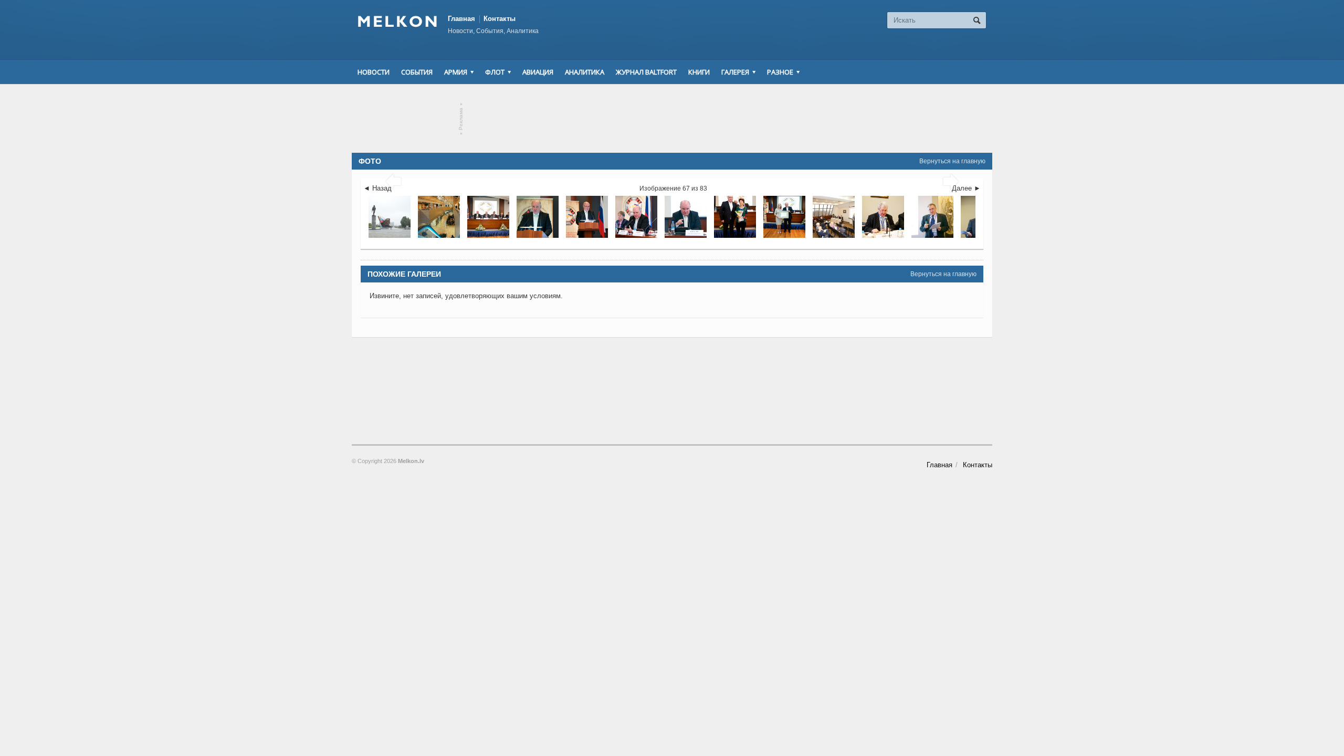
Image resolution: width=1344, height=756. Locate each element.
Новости (374, 72)
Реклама (461, 119)
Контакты (500, 19)
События (417, 72)
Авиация (537, 72)
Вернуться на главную (952, 161)
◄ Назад (377, 188)
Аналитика (584, 72)
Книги (699, 72)
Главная (461, 19)
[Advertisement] (672, 118)
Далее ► (966, 188)
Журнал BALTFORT (646, 72)
